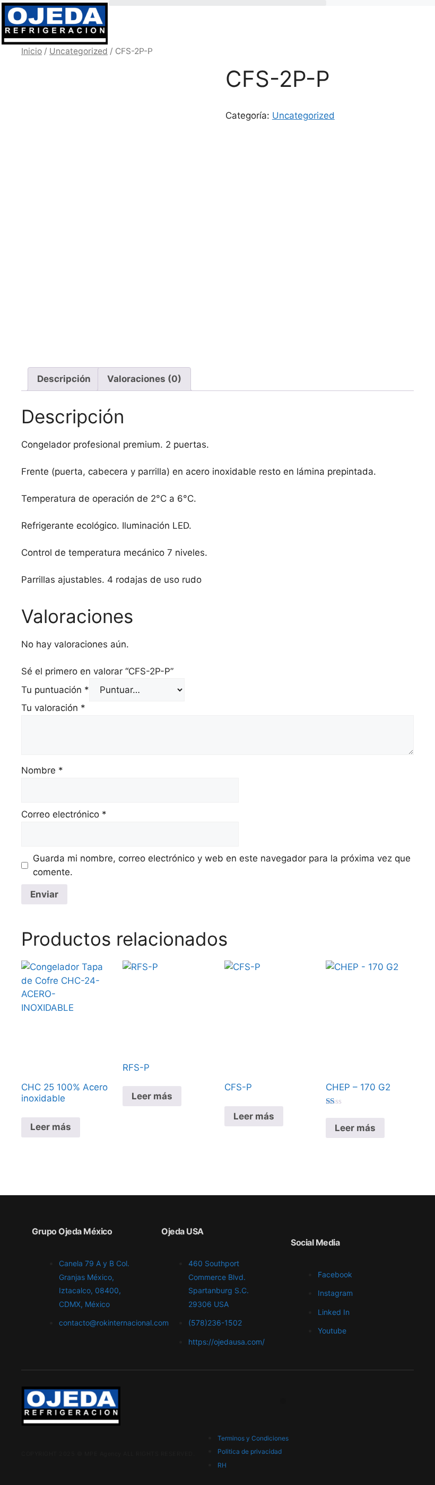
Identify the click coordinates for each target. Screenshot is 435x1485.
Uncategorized (78, 51)
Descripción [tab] (64, 379)
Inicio (31, 51)
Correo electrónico (64, 814)
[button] (217, 3)
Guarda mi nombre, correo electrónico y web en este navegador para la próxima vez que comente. (222, 865)
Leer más (50, 1127)
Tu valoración (53, 708)
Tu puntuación (55, 689)
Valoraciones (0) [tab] (144, 379)
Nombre (42, 770)
